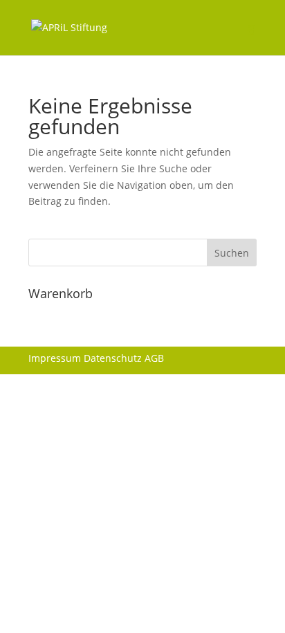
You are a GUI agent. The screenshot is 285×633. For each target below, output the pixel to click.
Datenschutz (113, 358)
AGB (154, 358)
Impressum (54, 358)
